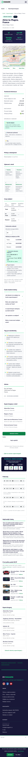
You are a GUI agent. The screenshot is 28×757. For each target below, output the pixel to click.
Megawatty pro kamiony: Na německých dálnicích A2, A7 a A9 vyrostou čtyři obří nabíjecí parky (14, 542)
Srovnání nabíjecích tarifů (9, 712)
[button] (14, 56)
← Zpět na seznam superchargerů (12, 453)
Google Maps (6, 68)
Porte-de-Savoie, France (10, 425)
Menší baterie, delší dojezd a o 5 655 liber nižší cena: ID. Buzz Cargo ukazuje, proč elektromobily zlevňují (13, 551)
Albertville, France (9, 408)
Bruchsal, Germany (8, 641)
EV (8, 677)
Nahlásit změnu (14, 433)
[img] (14, 56)
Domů (2, 8)
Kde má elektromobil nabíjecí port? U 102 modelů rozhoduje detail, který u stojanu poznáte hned (13, 524)
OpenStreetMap (17, 65)
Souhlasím (10, 754)
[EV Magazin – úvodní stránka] (5, 2)
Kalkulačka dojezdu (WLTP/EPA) (11, 710)
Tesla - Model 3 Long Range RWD (16, 591)
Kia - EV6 (13, 584)
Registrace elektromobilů (8, 662)
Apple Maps (21, 68)
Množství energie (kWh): (12, 229)
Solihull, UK (6, 626)
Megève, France (8, 414)
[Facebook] (7, 683)
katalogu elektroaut (7, 567)
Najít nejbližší (14, 440)
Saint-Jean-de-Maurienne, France (13, 419)
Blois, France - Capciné (9, 634)
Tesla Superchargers (13, 8)
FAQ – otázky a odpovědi (9, 694)
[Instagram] (4, 683)
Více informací (21, 751)
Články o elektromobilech (9, 692)
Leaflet (10, 65)
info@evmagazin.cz (8, 727)
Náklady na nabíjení (7, 714)
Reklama (5, 732)
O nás (4, 729)
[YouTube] (11, 683)
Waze (14, 68)
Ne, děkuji (18, 754)
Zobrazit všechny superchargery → (14, 650)
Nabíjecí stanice (6, 701)
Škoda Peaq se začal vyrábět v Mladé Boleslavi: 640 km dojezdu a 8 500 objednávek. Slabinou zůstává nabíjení (13, 533)
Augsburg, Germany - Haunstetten (12, 618)
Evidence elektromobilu (8, 696)
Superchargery (9, 13)
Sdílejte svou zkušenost (9, 699)
